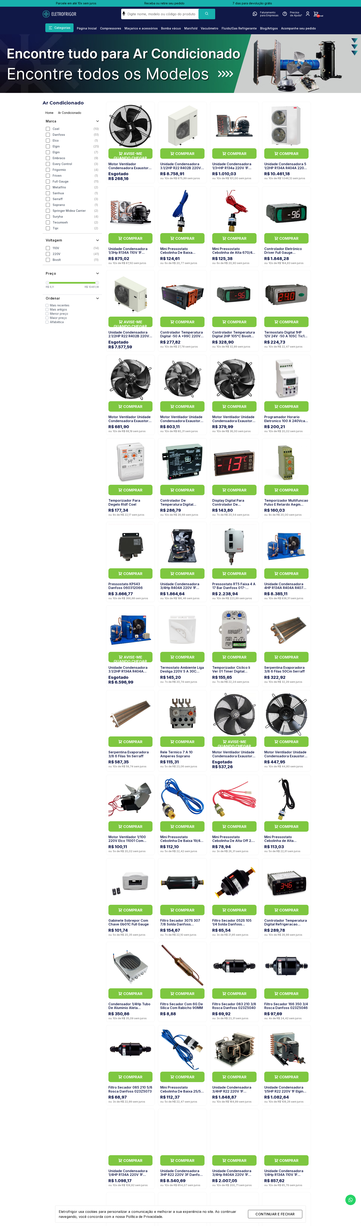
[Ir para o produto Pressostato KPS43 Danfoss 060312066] (130, 546)
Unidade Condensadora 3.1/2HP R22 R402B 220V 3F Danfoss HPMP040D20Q (180, 170)
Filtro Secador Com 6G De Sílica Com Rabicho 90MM (181, 1006)
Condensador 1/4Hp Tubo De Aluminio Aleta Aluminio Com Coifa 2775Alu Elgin (129, 1010)
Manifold (190, 28)
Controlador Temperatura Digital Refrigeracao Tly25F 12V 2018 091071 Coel (285, 926)
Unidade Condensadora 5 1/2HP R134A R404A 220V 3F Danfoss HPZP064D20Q (285, 170)
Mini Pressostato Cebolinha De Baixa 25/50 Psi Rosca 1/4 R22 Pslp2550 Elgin (181, 1093)
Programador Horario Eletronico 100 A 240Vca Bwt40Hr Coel (284, 421)
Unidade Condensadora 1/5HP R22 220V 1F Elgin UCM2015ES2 (283, 1091)
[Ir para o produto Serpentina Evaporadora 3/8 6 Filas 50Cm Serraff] (286, 630)
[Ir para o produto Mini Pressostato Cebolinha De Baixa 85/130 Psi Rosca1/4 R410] (182, 211)
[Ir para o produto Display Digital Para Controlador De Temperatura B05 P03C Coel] (234, 462)
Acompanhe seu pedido (298, 28)
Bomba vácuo (171, 28)
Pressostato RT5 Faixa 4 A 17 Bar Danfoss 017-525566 (233, 588)
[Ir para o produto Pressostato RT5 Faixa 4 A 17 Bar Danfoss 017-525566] (234, 546)
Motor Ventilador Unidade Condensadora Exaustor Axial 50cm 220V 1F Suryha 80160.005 (181, 422)
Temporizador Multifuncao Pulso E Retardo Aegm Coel (286, 504)
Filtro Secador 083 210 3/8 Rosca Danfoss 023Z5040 (234, 1006)
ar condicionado (69, 112)
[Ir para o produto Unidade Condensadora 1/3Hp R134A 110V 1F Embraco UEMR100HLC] (130, 211)
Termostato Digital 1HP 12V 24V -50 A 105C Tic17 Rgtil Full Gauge (285, 336)
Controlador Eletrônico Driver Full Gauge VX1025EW (283, 253)
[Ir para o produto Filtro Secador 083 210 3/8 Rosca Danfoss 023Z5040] (234, 966)
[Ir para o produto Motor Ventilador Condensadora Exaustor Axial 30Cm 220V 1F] (130, 126)
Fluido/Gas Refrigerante (239, 28)
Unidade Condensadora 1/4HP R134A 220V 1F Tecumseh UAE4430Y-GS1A (127, 1176)
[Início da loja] (63, 14)
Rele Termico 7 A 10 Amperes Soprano (176, 754)
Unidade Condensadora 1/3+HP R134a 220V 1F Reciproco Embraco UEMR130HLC (231, 170)
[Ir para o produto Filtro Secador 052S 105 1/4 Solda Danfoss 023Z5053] (234, 882)
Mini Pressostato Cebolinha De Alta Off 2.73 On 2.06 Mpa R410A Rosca (234, 841)
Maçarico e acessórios (141, 28)
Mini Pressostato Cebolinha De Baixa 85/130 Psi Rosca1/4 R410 (181, 253)
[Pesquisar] (206, 14)
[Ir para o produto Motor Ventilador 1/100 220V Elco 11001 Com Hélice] (130, 799)
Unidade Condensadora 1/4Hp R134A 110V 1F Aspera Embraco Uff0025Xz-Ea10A (283, 1176)
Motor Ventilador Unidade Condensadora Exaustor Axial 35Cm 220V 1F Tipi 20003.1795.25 (285, 758)
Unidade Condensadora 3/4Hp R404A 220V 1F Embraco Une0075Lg (231, 1175)
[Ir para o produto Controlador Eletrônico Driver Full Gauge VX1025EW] (286, 211)
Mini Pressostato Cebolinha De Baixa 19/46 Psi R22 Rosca (181, 841)
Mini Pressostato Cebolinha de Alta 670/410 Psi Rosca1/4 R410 (234, 253)
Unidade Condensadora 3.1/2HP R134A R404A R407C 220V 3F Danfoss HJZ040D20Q (128, 673)
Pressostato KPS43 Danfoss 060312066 (125, 586)
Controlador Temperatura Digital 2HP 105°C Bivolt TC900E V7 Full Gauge (233, 336)
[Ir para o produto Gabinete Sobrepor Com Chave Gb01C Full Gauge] (130, 882)
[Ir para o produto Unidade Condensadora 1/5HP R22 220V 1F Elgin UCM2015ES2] (286, 1049)
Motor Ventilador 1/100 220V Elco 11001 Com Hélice (127, 841)
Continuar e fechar (275, 1214)
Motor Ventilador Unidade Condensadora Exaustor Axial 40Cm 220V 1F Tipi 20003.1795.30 (233, 758)
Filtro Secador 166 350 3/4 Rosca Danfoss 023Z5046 (286, 1006)
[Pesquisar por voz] (123, 14)
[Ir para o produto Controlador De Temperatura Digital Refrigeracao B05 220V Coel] (182, 462)
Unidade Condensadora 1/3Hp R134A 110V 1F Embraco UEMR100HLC (127, 253)
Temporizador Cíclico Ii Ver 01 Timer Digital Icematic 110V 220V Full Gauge (231, 673)
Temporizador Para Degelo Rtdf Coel (124, 502)
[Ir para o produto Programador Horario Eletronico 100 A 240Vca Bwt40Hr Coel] (286, 379)
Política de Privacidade (144, 1217)
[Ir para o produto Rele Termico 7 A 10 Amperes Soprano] (182, 714)
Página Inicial (87, 28)
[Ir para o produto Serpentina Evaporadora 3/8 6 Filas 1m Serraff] (130, 714)
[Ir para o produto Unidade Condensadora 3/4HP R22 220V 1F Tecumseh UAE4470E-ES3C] (234, 1049)
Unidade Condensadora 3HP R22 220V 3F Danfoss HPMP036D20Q (181, 1175)
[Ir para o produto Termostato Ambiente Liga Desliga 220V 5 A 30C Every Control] (182, 630)
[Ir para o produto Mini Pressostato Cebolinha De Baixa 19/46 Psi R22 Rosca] (182, 799)
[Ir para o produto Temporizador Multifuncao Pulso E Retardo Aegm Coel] (286, 462)
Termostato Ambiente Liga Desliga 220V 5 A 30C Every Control (182, 671)
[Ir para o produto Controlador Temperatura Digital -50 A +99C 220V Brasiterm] (182, 294)
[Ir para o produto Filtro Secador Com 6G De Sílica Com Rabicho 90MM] (182, 966)
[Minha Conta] (307, 14)
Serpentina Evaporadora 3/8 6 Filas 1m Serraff (128, 754)
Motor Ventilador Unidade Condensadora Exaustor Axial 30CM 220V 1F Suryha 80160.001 (233, 422)
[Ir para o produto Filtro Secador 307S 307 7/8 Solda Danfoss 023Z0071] (182, 882)
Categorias (62, 27)
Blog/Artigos (269, 28)
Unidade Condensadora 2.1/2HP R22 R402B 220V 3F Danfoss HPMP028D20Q (128, 338)
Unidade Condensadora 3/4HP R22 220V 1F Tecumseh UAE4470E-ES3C (231, 1093)
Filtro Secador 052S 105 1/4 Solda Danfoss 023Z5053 (232, 924)
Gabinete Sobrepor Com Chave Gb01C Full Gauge (128, 922)
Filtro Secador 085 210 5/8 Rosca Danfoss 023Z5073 (130, 1089)
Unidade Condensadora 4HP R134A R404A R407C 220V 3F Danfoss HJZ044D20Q (285, 590)
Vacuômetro (209, 28)
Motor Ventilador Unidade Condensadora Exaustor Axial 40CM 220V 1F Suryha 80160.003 (129, 422)
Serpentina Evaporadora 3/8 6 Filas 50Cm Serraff (284, 669)
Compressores (110, 28)
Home (49, 112)
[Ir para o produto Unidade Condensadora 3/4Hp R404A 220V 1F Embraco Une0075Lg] (234, 1133)
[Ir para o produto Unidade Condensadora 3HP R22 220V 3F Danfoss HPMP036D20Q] (182, 1133)
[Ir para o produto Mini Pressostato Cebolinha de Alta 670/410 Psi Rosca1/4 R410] (234, 211)
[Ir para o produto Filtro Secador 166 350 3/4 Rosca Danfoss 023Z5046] (286, 966)
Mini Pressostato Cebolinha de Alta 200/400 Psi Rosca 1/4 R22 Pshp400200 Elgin (286, 842)
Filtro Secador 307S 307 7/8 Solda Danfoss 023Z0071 (180, 924)
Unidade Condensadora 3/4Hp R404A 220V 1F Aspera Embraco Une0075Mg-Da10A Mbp (180, 590)
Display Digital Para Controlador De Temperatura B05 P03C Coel (231, 506)
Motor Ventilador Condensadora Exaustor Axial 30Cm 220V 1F (128, 168)
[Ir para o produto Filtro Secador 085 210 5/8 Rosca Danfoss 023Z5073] (130, 1049)
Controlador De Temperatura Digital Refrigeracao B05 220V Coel (180, 506)
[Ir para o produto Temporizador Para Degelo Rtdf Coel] (130, 462)
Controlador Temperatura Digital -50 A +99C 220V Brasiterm (181, 336)
